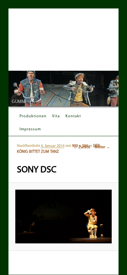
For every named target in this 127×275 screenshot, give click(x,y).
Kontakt (73, 116)
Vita (56, 116)
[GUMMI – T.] (63, 89)
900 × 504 (80, 146)
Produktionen (33, 116)
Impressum (30, 129)
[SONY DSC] (63, 216)
